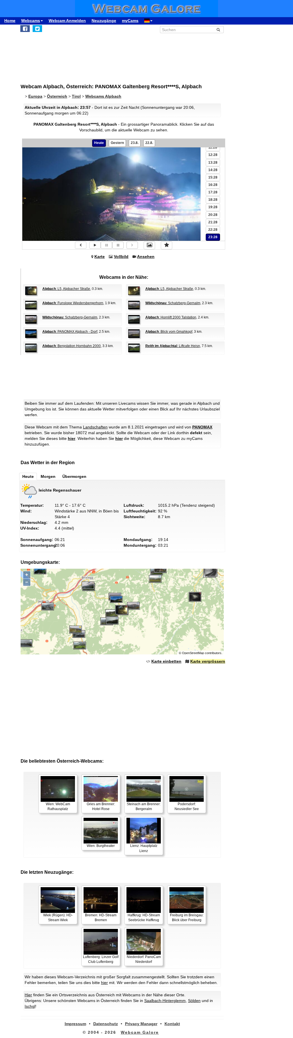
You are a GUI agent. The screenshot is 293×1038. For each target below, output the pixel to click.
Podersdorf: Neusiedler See (187, 806)
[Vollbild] (149, 245)
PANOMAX (202, 427)
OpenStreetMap (193, 653)
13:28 (212, 163)
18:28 (212, 200)
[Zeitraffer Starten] (95, 245)
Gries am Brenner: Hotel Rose (101, 806)
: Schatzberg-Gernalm (172, 303)
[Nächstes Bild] (132, 245)
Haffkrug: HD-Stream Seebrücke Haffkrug (144, 917)
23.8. (134, 143)
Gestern (117, 143)
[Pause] (106, 245)
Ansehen (146, 256)
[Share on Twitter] (37, 28)
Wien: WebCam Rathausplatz (58, 806)
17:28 (212, 192)
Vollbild (121, 256)
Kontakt (172, 1023)
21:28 (212, 222)
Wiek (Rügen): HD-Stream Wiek (58, 917)
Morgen (48, 476)
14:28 (212, 170)
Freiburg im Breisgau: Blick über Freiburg (186, 917)
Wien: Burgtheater (101, 846)
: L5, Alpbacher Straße (66, 289)
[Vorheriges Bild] (80, 245)
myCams (130, 20)
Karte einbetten (166, 661)
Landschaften (95, 427)
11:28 (212, 147)
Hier (28, 995)
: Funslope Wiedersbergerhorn (72, 303)
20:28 (212, 215)
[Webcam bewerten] (166, 245)
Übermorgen (74, 476)
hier (71, 438)
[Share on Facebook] (25, 28)
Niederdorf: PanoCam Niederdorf (144, 959)
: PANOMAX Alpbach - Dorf (69, 332)
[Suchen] (218, 29)
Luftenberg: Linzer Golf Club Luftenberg (100, 959)
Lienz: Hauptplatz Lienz (143, 848)
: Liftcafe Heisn (172, 346)
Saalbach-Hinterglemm (165, 1000)
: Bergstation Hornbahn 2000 (71, 346)
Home (9, 20)
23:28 (212, 237)
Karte (99, 256)
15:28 (212, 177)
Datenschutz (105, 1023)
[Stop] (118, 245)
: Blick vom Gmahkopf (168, 332)
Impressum (75, 1023)
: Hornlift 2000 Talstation (170, 317)
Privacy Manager (141, 1023)
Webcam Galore (140, 1032)
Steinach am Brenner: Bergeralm (144, 806)
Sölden (194, 1000)
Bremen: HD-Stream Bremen (100, 917)
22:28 (212, 230)
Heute (99, 143)
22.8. (149, 143)
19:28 (212, 207)
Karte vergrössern (207, 661)
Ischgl (30, 1006)
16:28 (212, 185)
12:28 (212, 155)
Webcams (30, 20)
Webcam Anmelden (67, 20)
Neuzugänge (104, 20)
